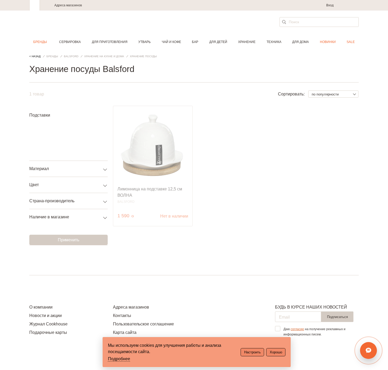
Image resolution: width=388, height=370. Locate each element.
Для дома (300, 42)
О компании (41, 307)
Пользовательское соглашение (143, 324)
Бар (195, 42)
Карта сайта (124, 332)
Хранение (246, 42)
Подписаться (337, 317)
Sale (351, 42)
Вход (330, 5)
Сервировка (70, 42)
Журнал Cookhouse (48, 324)
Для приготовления (109, 42)
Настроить (252, 352)
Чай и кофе (171, 42)
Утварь (144, 42)
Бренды (40, 42)
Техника (274, 42)
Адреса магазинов (68, 5)
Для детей (218, 42)
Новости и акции (45, 315)
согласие (297, 329)
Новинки (328, 42)
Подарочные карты (48, 332)
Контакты (122, 315)
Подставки (39, 115)
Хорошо (276, 352)
